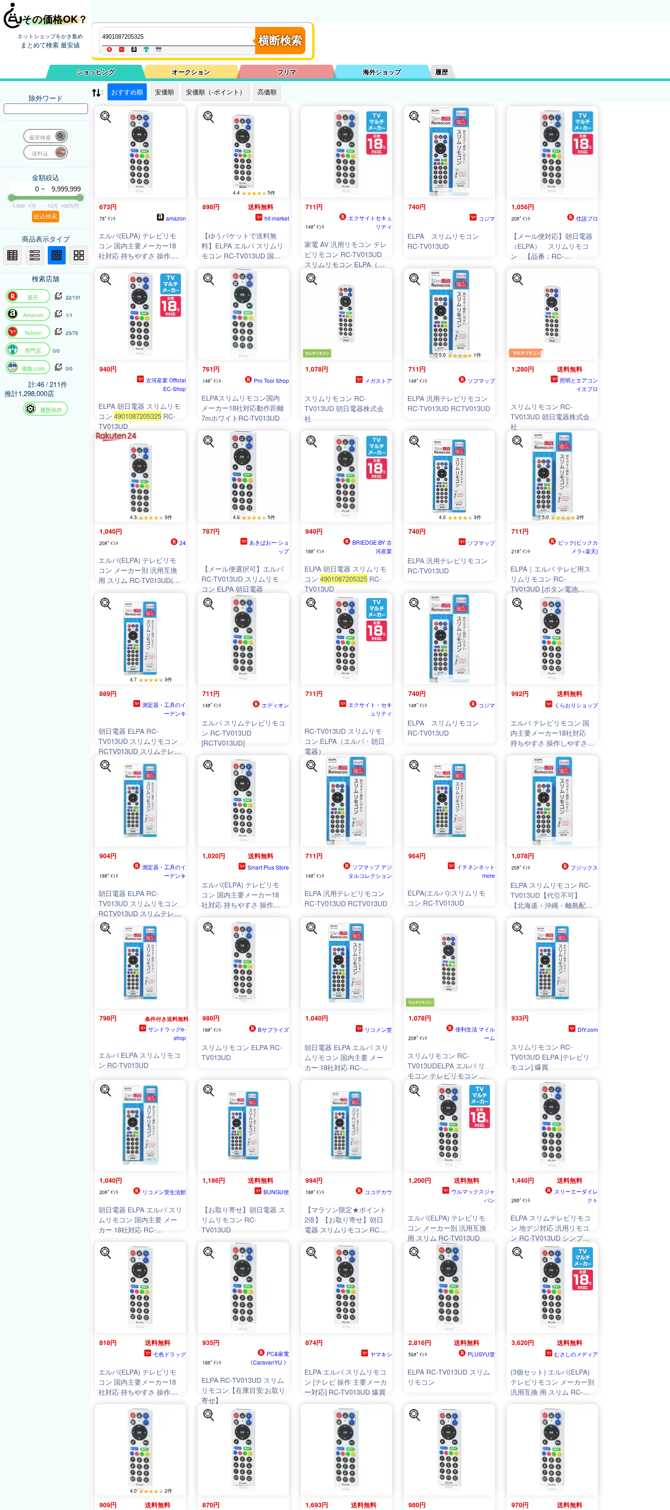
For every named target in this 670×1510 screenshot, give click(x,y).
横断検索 (280, 40)
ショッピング (96, 71)
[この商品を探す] (105, 117)
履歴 (441, 71)
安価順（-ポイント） (216, 91)
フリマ (286, 71)
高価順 (267, 91)
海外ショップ (382, 71)
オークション (191, 71)
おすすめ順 (127, 91)
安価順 (164, 91)
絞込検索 (45, 216)
